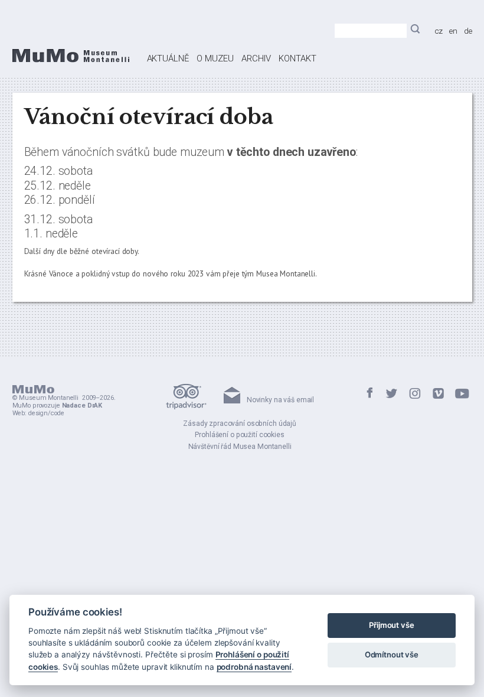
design (38, 413)
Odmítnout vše (391, 654)
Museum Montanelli (49, 398)
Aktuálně (168, 58)
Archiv (255, 58)
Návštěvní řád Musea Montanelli (240, 446)
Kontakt (297, 58)
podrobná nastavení (254, 667)
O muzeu (215, 58)
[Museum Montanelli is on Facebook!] (369, 394)
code (57, 413)
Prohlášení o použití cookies (239, 435)
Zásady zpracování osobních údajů (239, 423)
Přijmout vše (391, 625)
